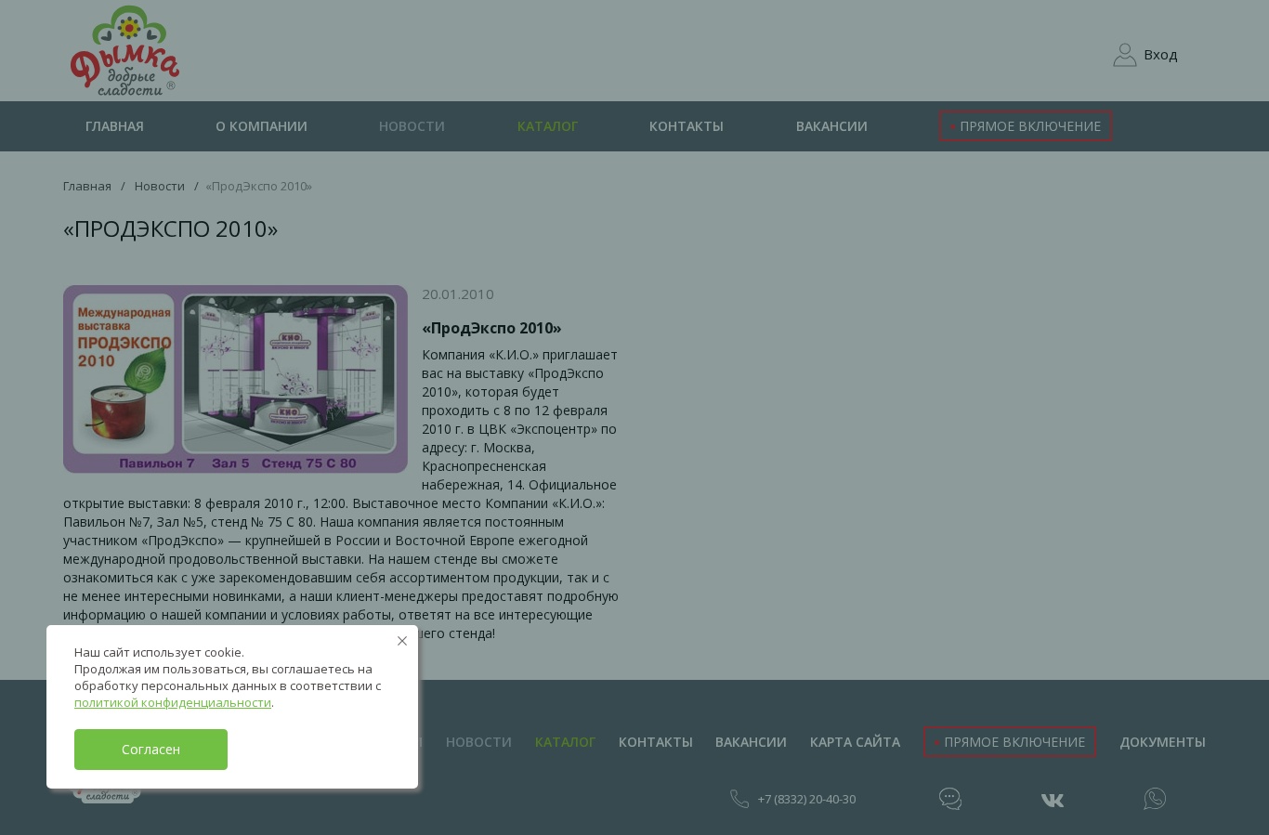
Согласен (151, 749)
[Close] (402, 640)
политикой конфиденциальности (172, 702)
